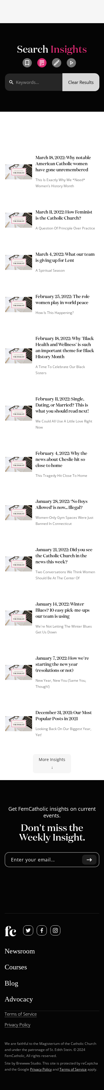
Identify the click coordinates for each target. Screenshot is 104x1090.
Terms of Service (73, 1069)
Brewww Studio (28, 1063)
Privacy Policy (41, 1069)
